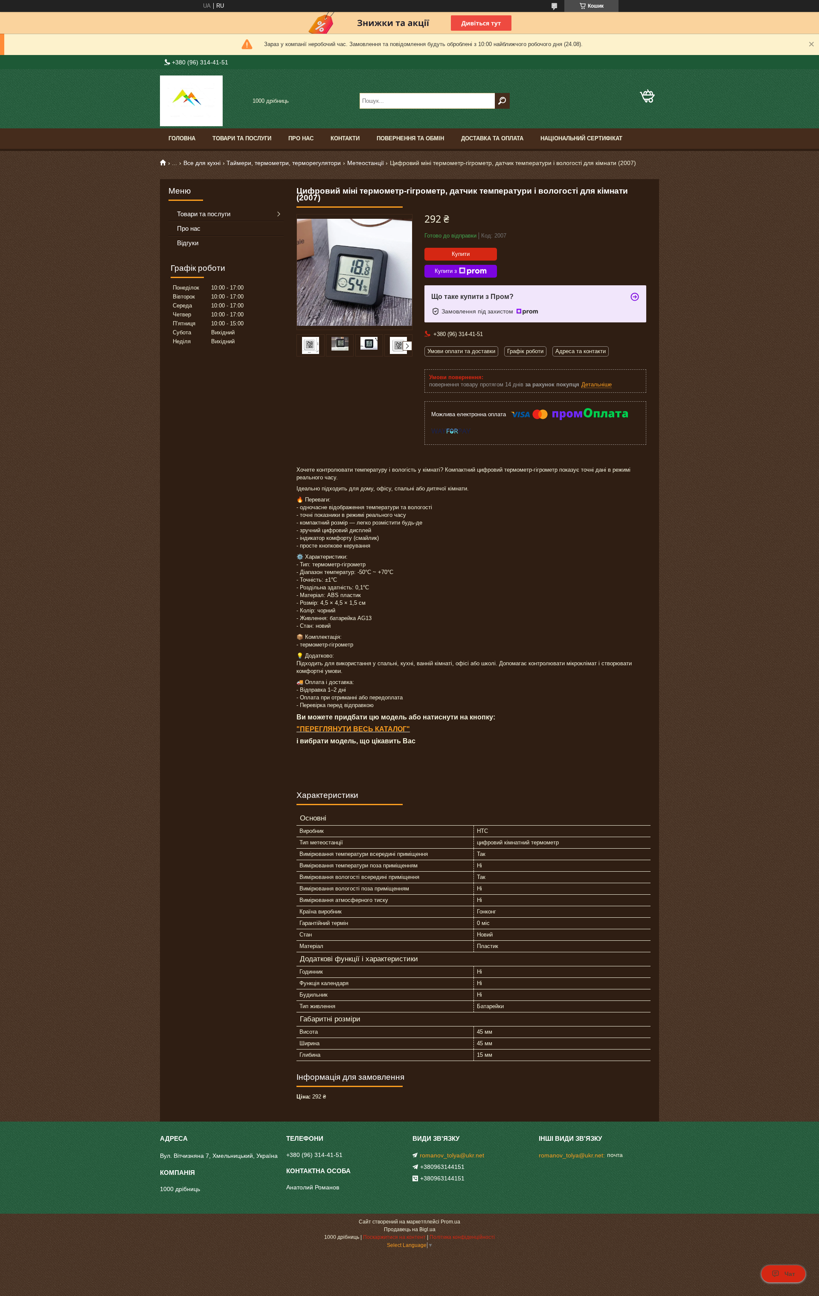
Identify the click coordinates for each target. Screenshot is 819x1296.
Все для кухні (202, 162)
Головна (181, 138)
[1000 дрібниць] (202, 100)
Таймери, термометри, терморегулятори (284, 162)
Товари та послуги (241, 138)
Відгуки (187, 242)
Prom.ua (450, 1222)
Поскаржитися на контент (394, 1237)
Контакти (345, 138)
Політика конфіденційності (462, 1237)
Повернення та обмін (410, 138)
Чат (789, 1273)
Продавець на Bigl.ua (410, 1229)
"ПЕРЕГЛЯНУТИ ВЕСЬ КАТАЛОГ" (353, 729)
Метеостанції (365, 162)
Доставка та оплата (492, 138)
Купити (461, 254)
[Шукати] (502, 101)
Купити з (446, 271)
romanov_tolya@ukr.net (452, 1155)
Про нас (301, 138)
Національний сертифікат (581, 138)
